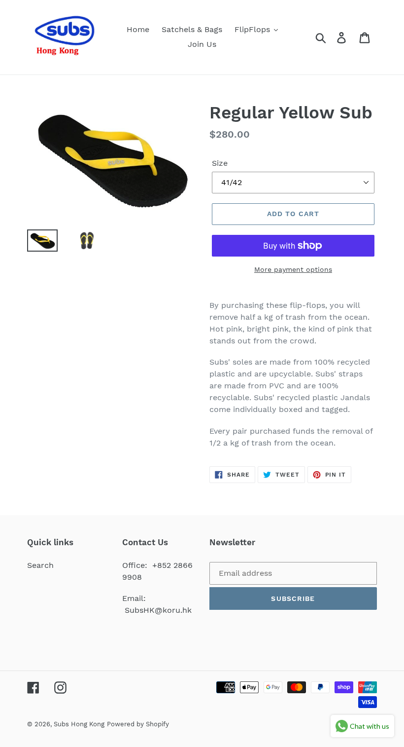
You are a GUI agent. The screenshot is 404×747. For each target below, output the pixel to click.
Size (220, 163)
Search (40, 565)
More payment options (293, 269)
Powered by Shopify (138, 724)
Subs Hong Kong (79, 724)
